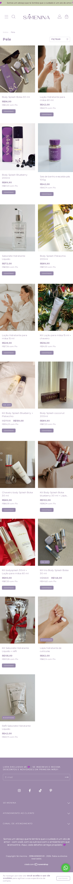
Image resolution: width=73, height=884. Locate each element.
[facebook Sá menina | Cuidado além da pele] (30, 790)
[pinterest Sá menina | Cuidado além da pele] (50, 790)
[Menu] (6, 17)
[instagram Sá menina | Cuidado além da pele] (19, 790)
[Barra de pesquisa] (13, 17)
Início (5, 32)
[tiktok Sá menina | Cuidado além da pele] (40, 790)
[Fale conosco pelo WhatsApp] (65, 867)
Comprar (9, 111)
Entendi (63, 878)
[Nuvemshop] (36, 864)
